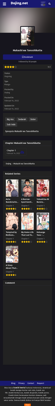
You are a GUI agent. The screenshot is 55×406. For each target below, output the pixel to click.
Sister (33, 119)
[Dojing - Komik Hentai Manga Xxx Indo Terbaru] (19, 5)
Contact (30, 383)
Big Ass (10, 119)
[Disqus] (27, 325)
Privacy (21, 383)
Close (27, 405)
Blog (13, 383)
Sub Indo (11, 124)
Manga (7, 84)
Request (40, 383)
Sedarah (22, 119)
